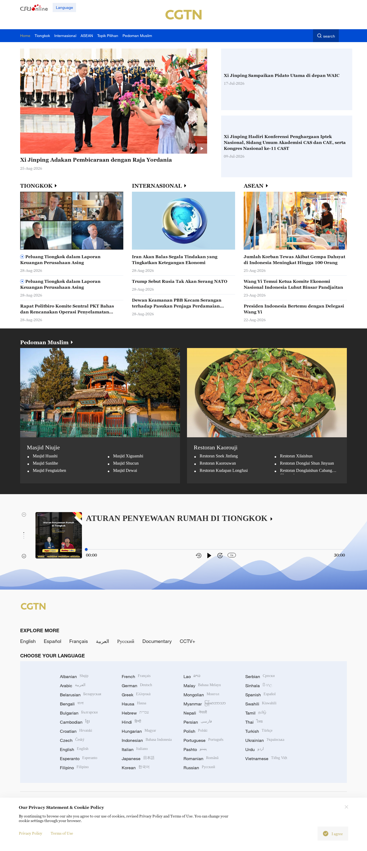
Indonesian (147, 740)
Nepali (195, 713)
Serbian (260, 676)
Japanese (138, 758)
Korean (136, 767)
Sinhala (258, 685)
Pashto (195, 749)
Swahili (260, 703)
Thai (254, 722)
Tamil (255, 713)
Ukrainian (264, 740)
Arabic (72, 685)
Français (78, 641)
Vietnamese (266, 758)
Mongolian (201, 694)
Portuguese (203, 740)
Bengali (72, 703)
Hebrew (135, 713)
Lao (192, 676)
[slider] (86, 549)
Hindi (131, 722)
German (137, 685)
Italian (135, 749)
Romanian (201, 758)
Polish (195, 731)
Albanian (74, 676)
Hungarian (139, 731)
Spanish (260, 694)
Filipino (74, 767)
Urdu (254, 749)
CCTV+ (187, 641)
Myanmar (205, 703)
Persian (198, 722)
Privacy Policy (30, 833)
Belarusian (80, 694)
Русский (125, 641)
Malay (202, 685)
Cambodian (75, 722)
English (28, 641)
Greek (136, 694)
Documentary (157, 641)
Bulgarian (79, 713)
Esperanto (78, 758)
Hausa (134, 703)
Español (52, 641)
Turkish (258, 731)
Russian (199, 767)
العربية (102, 641)
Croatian (76, 731)
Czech (72, 740)
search (329, 36)
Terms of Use (62, 833)
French (136, 676)
